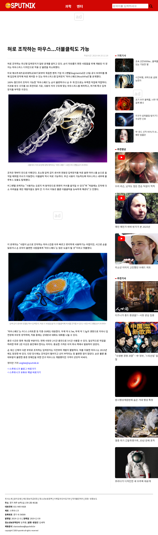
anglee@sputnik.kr (29, 362)
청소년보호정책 (45, 498)
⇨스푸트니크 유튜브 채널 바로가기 (24, 372)
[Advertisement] (55, 34)
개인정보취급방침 (30, 498)
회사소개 (8, 498)
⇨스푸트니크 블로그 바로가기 (21, 368)
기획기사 (121, 55)
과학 (68, 6)
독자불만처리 (77, 498)
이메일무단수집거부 (62, 498)
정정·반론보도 (91, 498)
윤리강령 (17, 498)
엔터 (80, 6)
